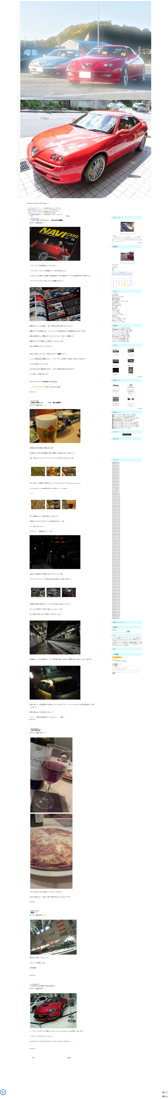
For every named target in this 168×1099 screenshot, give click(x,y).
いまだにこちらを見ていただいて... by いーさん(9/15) (126, 425)
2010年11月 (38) (116, 574)
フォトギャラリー (119, 645)
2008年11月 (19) (116, 609)
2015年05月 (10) (116, 494)
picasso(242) (115, 295)
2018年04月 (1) (115, 484)
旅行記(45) (114, 308)
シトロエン (114, 638)
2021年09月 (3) (115, 472)
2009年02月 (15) (116, 605)
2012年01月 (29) (116, 553)
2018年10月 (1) (115, 483)
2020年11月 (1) (115, 475)
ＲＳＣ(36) (114, 307)
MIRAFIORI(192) (116, 298)
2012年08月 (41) (116, 543)
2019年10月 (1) (115, 480)
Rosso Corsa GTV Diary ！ (38, 203)
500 (125, 645)
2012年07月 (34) (116, 544)
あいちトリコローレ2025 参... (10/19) (121, 328)
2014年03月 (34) (116, 515)
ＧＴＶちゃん (115, 264)
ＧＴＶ (134, 638)
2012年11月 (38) (116, 539)
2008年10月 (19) (116, 611)
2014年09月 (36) (116, 506)
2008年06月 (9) (115, 617)
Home (67, 216)
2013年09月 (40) (116, 524)
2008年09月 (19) (116, 612)
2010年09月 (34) (116, 577)
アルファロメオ (118, 639)
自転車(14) (114, 316)
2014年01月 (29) (116, 518)
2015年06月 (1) (115, 493)
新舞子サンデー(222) (117, 320)
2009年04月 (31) (116, 602)
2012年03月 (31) (116, 550)
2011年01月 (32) (116, 571)
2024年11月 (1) (115, 465)
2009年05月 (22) (116, 600)
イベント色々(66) (116, 313)
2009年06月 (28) (116, 599)
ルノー (118, 644)
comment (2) (32, 975)
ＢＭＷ (115, 644)
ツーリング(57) (115, 311)
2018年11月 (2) (115, 481)
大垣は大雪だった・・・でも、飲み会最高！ (46, 402)
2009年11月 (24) (116, 592)
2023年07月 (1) (115, 466)
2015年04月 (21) (116, 496)
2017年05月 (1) (115, 490)
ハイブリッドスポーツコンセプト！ (43, 986)
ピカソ (131, 639)
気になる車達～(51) (116, 305)
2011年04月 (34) (116, 567)
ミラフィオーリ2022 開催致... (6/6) (120, 338)
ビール (137, 642)
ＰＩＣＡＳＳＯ (124, 644)
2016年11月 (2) (115, 491)
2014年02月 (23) (116, 516)
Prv (32, 216)
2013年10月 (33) (116, 522)
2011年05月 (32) (116, 565)
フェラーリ (120, 641)
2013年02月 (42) (116, 534)
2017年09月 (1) (115, 488)
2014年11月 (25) (116, 503)
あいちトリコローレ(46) (117, 296)
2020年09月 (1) (115, 477)
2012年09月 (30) (116, 542)
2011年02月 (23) (116, 570)
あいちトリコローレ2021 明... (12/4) (120, 341)
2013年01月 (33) (116, 536)
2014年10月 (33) (116, 505)
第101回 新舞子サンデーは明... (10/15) (121, 337)
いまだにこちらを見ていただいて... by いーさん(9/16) (126, 422)
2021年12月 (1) (115, 471)
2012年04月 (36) (116, 549)
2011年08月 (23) (116, 561)
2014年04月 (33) (116, 513)
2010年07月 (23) (116, 580)
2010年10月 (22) (116, 575)
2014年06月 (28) (116, 511)
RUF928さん (115, 374)
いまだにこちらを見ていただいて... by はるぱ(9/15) (125, 423)
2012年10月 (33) (116, 540)
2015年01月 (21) (116, 500)
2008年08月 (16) (116, 614)
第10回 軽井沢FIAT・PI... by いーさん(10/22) (123, 419)
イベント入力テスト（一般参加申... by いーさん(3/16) (126, 417)
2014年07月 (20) (116, 509)
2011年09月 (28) (116, 559)
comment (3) (32, 901)
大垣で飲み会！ (36, 730)
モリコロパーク (125, 639)
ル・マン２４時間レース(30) (119, 318)
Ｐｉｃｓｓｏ (135, 641)
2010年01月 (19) (116, 589)
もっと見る (139, 242)
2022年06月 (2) (115, 469)
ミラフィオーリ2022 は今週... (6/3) (120, 340)
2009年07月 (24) (116, 598)
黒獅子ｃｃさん (131, 365)
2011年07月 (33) (116, 562)
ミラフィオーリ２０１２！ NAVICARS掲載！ (47, 220)
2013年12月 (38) (116, 519)
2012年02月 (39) (116, 552)
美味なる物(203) (116, 299)
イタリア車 (131, 644)
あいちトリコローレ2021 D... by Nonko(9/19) (124, 416)
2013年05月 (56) (116, 530)
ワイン (130, 641)
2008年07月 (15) (116, 615)
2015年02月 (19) (116, 499)
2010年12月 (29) (116, 572)
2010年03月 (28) (116, 586)
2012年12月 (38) (116, 537)
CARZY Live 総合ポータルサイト (115, 392)
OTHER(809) (115, 302)
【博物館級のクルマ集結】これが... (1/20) (122, 329)
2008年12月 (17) (116, 608)
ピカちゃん (114, 267)
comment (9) (32, 719)
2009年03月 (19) (116, 603)
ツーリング (125, 641)
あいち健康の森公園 (131, 642)
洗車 (137, 638)
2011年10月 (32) (116, 558)
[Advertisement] (69, 1079)
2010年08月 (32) (116, 578)
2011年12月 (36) (116, 555)
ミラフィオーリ (129, 638)
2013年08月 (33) (116, 525)
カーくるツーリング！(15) (118, 321)
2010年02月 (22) (116, 587)
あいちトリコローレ (118, 642)
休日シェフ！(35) (116, 304)
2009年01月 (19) (116, 606)
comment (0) (32, 392)
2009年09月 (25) (116, 595)
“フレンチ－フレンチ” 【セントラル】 (130, 405)
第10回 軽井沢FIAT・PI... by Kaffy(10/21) (122, 420)
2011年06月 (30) (116, 564)
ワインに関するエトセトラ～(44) (120, 301)
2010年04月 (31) (116, 584)
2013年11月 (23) (116, 521)
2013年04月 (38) (116, 531)
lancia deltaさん (116, 365)
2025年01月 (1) (115, 463)
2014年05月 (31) (116, 512)
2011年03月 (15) (116, 568)
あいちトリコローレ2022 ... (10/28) (120, 334)
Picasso (115, 641)
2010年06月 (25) (116, 581)
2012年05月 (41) (116, 547)
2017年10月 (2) (115, 487)
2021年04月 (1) (115, 474)
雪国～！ (34, 912)
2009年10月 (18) (116, 593)
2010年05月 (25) (116, 583)
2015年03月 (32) (116, 497)
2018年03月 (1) (115, 486)
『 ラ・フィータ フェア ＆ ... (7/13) (120, 332)
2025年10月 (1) (115, 462)
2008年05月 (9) (115, 618)
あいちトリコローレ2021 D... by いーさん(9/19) (124, 414)
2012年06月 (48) (116, 546)
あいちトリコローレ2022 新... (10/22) (121, 335)
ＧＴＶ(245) (115, 293)
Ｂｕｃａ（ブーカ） (73, 483)
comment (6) (32, 1048)
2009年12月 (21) (116, 590)
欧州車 (124, 642)
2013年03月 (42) (116, 533)
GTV (113, 269)
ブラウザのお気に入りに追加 (119, 660)
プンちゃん (114, 266)
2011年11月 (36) (116, 556)
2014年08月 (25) (116, 508)
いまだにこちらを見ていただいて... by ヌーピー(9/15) (126, 426)
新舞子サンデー (121, 638)
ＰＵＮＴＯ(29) (115, 317)
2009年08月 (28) (116, 596)
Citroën (135, 644)
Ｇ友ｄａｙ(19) (115, 310)
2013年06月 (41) (116, 528)
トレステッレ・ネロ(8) (117, 314)
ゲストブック (115, 659)
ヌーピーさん (130, 374)
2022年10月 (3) (115, 468)
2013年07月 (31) (116, 527)
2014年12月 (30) (116, 502)
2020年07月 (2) (115, 478)
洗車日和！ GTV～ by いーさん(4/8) (121, 428)
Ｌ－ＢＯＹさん (116, 355)
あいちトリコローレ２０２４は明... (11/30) (122, 331)
